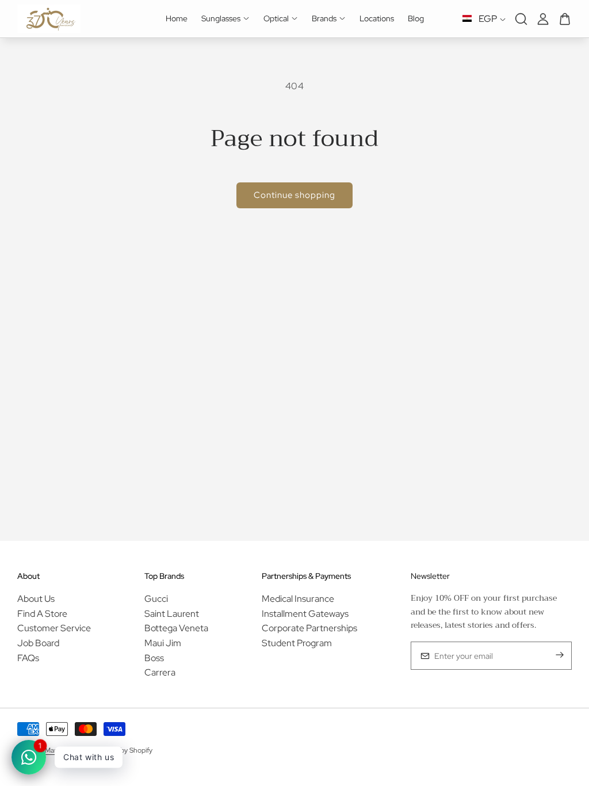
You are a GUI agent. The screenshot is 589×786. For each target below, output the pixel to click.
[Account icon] (543, 19)
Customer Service (54, 628)
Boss (154, 658)
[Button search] (521, 19)
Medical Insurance (298, 599)
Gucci (156, 599)
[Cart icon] (565, 19)
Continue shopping (294, 195)
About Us (36, 599)
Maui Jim (162, 643)
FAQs (28, 658)
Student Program (297, 643)
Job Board (38, 643)
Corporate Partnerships (309, 628)
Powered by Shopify (121, 750)
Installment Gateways (305, 614)
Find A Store (42, 614)
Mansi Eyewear (67, 750)
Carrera (159, 672)
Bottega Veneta (176, 628)
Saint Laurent (171, 614)
